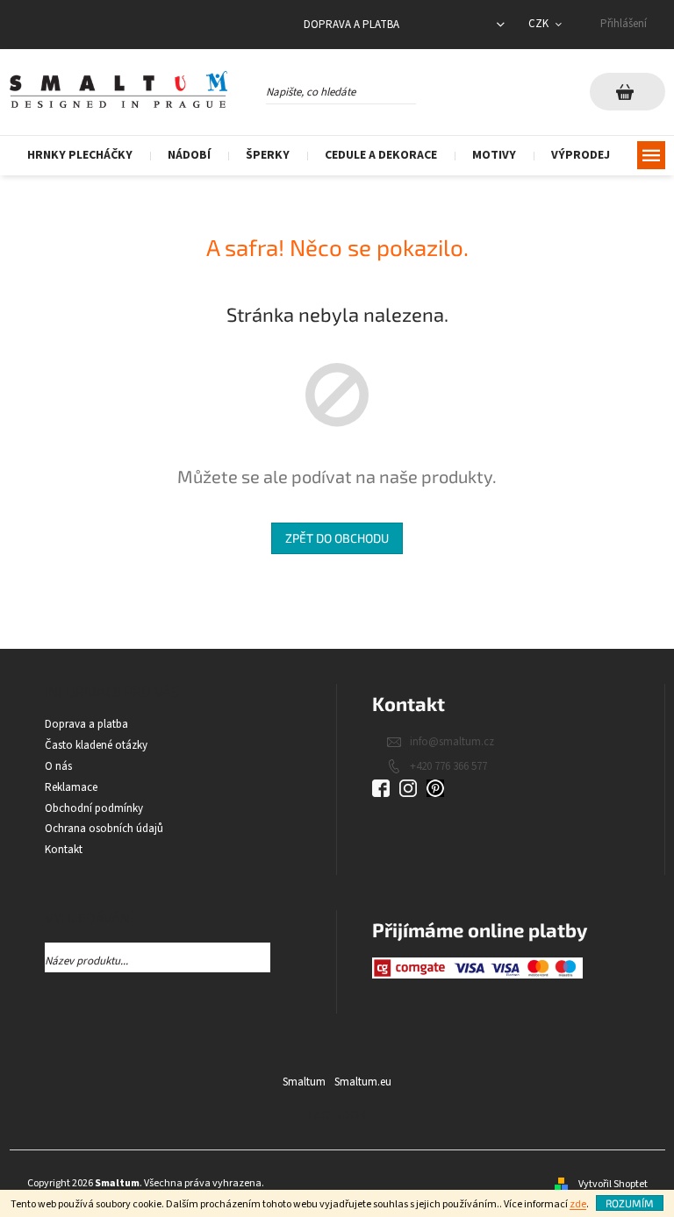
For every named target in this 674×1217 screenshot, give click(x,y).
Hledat (431, 89)
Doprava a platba (351, 24)
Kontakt (63, 850)
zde (578, 1204)
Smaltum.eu (362, 1082)
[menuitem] (80, 155)
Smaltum (304, 1082)
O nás (58, 766)
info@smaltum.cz (452, 742)
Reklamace (71, 787)
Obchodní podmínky (94, 808)
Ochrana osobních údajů (104, 828)
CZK (539, 24)
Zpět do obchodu (337, 537)
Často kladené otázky (96, 745)
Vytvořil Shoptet (613, 1184)
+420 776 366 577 (448, 766)
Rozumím (630, 1203)
